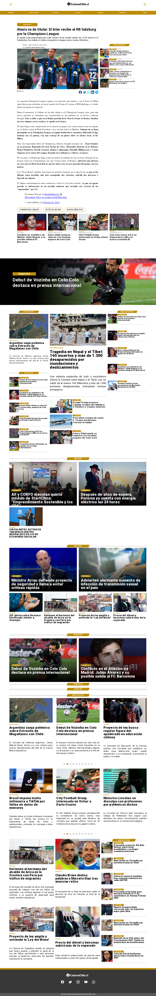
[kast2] (112, 352)
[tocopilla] (107, 863)
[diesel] (129, 611)
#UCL (38, 197)
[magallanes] (28, 338)
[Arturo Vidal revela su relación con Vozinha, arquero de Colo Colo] (14, 407)
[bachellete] (112, 385)
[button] (29, 210)
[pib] (107, 878)
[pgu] (107, 940)
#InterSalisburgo (51, 194)
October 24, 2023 (52, 202)
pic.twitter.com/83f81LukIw (54, 197)
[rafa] (104, 73)
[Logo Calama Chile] (78, 7)
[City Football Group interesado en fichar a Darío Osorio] (14, 420)
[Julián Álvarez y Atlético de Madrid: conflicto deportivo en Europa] (112, 369)
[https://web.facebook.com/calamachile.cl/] (62, 983)
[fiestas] (107, 894)
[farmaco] (25, 611)
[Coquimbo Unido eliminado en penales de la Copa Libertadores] (14, 446)
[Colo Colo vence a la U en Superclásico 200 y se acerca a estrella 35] (14, 433)
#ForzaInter (30, 197)
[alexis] (104, 83)
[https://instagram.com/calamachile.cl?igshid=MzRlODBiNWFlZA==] (78, 983)
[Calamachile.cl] (10, 6)
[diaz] (104, 52)
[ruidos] (107, 847)
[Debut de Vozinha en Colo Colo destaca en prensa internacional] (112, 319)
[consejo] (107, 956)
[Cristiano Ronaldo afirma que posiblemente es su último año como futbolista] (104, 63)
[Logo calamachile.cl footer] (77, 978)
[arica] (60, 611)
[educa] (112, 335)
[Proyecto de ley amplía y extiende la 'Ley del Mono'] (95, 611)
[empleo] (107, 909)
